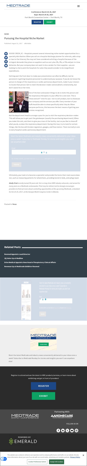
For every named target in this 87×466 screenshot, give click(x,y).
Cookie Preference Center (37, 462)
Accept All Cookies (56, 462)
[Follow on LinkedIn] (63, 430)
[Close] (83, 455)
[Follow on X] (67, 430)
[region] (43, 459)
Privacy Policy (75, 457)
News (6, 34)
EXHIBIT (50, 22)
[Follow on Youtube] (72, 430)
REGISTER (37, 22)
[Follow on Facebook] (58, 430)
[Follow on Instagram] (76, 430)
